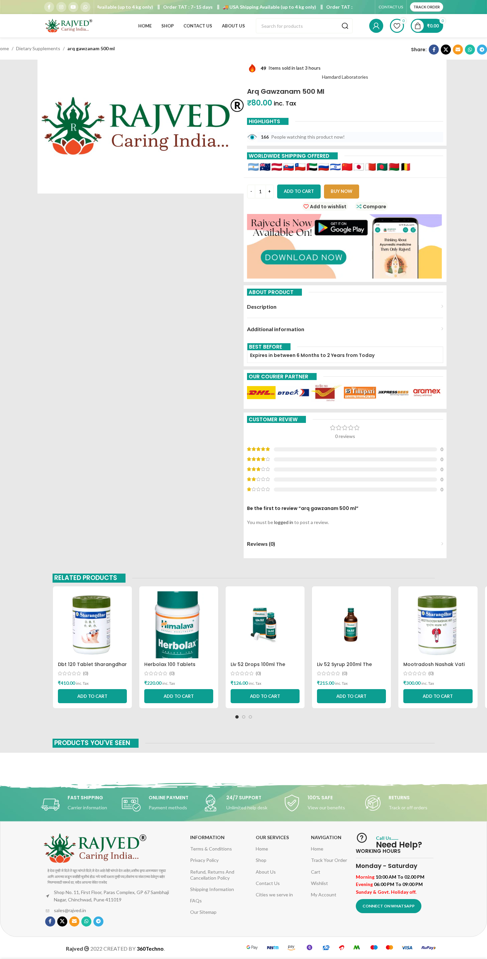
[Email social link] (458, 50)
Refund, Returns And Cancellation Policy (212, 875)
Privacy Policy (204, 860)
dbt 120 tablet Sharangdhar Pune (92, 667)
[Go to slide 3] (250, 717)
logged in (283, 522)
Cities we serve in (274, 894)
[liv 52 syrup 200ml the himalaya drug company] (351, 624)
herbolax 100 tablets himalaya (169, 667)
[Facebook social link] (49, 7)
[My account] (376, 25)
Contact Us (268, 883)
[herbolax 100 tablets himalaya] (178, 624)
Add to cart (299, 191)
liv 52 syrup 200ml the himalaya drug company (348, 667)
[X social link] (446, 50)
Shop (261, 860)
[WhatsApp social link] (85, 7)
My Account (323, 894)
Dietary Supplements (38, 48)
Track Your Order (329, 860)
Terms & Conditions (211, 849)
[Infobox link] (81, 805)
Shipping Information (212, 889)
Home (262, 849)
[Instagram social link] (61, 7)
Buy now (341, 191)
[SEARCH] (345, 25)
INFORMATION (207, 837)
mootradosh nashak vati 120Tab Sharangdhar (434, 667)
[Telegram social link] (482, 50)
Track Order (426, 7)
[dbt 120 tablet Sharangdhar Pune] (92, 624)
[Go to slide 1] (237, 717)
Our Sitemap (203, 912)
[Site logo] (69, 25)
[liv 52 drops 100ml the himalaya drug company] (265, 624)
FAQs (196, 900)
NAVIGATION (326, 837)
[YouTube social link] (73, 7)
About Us (266, 872)
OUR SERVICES (272, 837)
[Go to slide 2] (243, 717)
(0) (85, 673)
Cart (315, 872)
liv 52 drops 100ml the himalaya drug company (261, 667)
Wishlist (319, 883)
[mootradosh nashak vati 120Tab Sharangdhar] (437, 624)
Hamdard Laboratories (345, 77)
